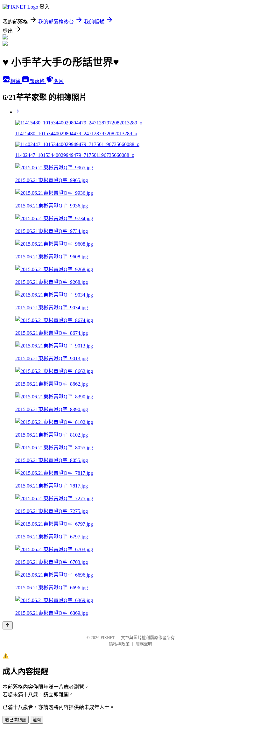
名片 (58, 81)
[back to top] (8, 625)
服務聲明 (144, 644)
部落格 (37, 81)
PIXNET (108, 637)
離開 (36, 720)
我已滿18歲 (15, 720)
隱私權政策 (119, 644)
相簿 (16, 81)
